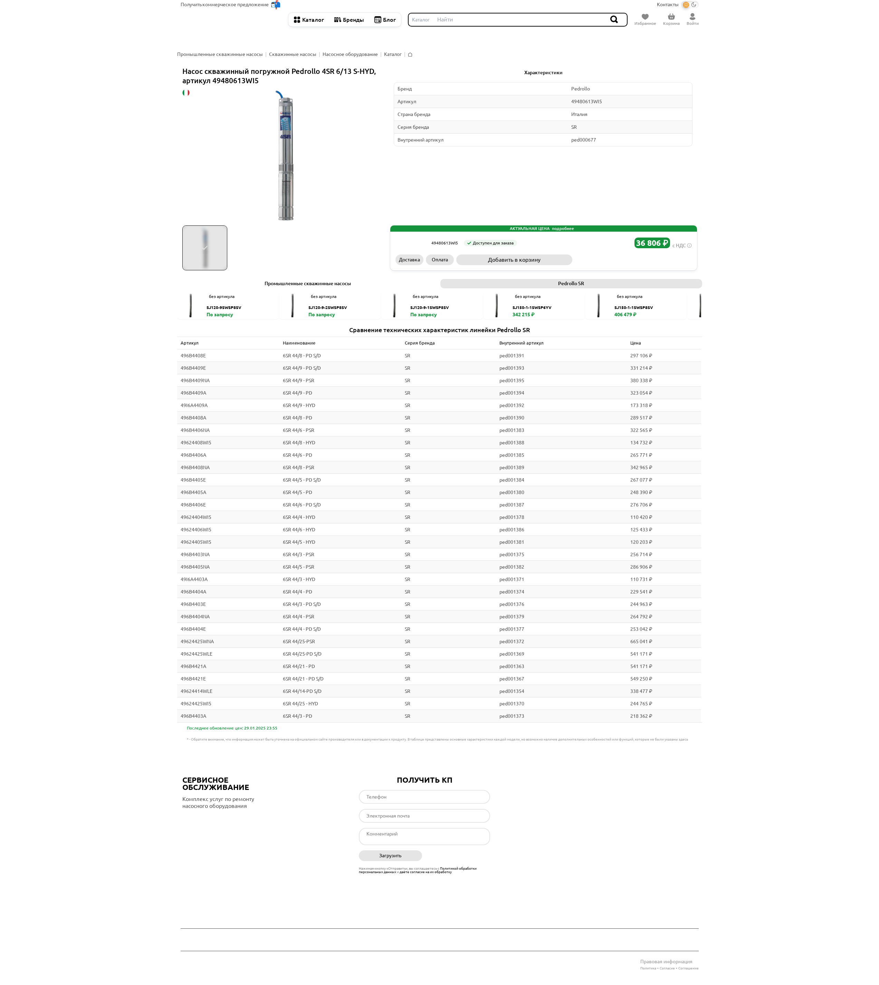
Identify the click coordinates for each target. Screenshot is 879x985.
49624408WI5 (196, 442)
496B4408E (193, 355)
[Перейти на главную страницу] (231, 19)
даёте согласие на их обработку (426, 872)
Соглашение (688, 968)
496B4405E (193, 480)
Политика (648, 968)
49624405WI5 (196, 542)
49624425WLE (196, 654)
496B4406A (193, 455)
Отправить (458, 856)
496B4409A (193, 393)
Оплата (440, 259)
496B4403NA (195, 554)
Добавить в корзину (514, 260)
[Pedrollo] (411, 243)
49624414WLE (196, 691)
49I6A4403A (194, 579)
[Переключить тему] (690, 4)
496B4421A (193, 666)
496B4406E (193, 505)
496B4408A (193, 418)
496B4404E (193, 629)
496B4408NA (195, 467)
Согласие (667, 968)
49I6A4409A (194, 405)
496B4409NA (195, 380)
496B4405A (193, 492)
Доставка (409, 259)
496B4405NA (195, 567)
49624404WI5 (196, 517)
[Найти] (614, 19)
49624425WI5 (196, 703)
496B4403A (193, 716)
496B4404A (193, 592)
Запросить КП (633, 260)
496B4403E (193, 604)
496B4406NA (195, 430)
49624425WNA (197, 641)
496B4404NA (195, 616)
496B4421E (193, 679)
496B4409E (193, 368)
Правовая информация (666, 961)
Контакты (668, 4)
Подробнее (211, 820)
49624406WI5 (196, 529)
